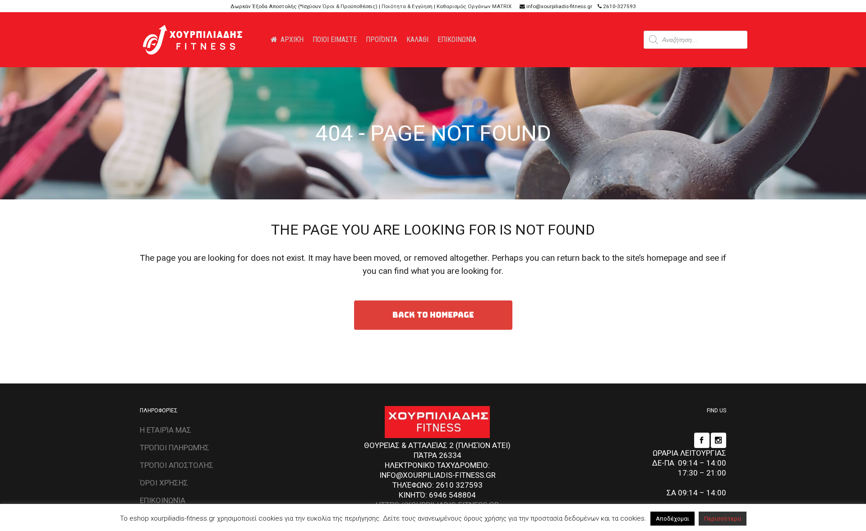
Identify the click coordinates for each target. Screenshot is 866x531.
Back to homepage (433, 315)
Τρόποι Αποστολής (176, 465)
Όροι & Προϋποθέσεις (349, 6)
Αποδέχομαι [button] (672, 518)
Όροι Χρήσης (164, 482)
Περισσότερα (722, 518)
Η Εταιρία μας (165, 429)
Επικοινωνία (162, 500)
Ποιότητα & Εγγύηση (407, 6)
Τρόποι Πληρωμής (174, 447)
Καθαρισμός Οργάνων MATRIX (474, 6)
